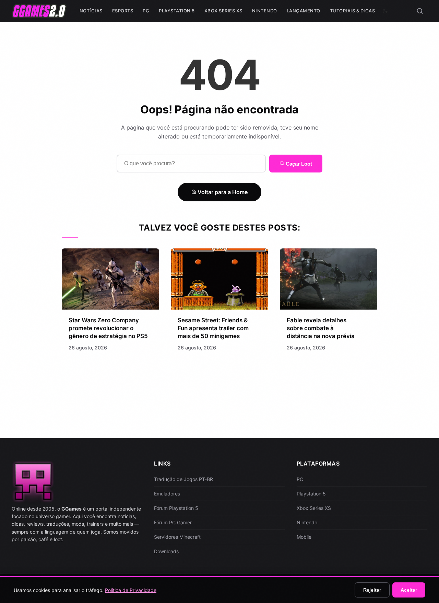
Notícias (91, 10)
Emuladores (167, 493)
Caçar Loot (298, 164)
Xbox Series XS (223, 10)
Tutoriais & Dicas (352, 10)
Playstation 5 (177, 10)
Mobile (304, 537)
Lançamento (303, 10)
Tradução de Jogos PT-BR (183, 479)
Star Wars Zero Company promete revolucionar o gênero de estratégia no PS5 (108, 328)
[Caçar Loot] (419, 11)
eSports (122, 10)
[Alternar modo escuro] (385, 10)
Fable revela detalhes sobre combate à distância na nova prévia (321, 328)
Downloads (166, 551)
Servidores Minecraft (177, 537)
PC (146, 10)
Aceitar (409, 590)
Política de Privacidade (130, 590)
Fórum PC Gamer (173, 522)
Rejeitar (372, 590)
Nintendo (264, 10)
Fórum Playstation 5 (176, 508)
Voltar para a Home (222, 192)
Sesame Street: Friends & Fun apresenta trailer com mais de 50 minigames (213, 328)
